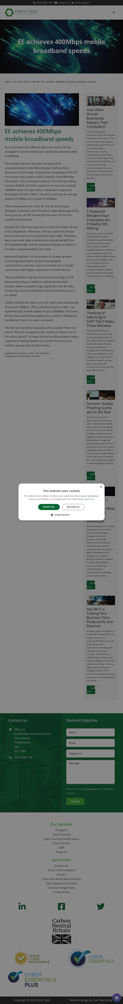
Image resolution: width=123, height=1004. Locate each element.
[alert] (61, 502)
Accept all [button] (49, 507)
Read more (89, 499)
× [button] (101, 487)
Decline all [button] (73, 507)
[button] (61, 515)
